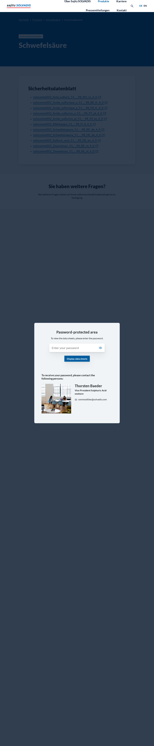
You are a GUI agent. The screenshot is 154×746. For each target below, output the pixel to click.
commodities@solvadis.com (92, 399)
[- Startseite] (19, 6)
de (140, 5)
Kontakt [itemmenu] (122, 10)
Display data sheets (77, 358)
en (145, 5)
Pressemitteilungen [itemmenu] (97, 10)
